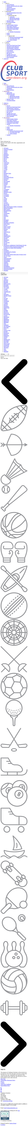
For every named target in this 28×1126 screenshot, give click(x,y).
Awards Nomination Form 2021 (14, 12)
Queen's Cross (7, 330)
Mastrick (6, 318)
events (8, 33)
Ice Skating (6, 196)
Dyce (5, 297)
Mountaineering (7, 210)
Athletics (6, 153)
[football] (14, 699)
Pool (5, 217)
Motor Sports (7, 209)
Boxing (5, 161)
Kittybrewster (7, 314)
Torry (5, 349)
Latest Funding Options (12, 25)
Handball (6, 190)
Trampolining (7, 261)
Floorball (6, 182)
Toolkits (8, 41)
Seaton (5, 338)
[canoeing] (14, 591)
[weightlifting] (14, 1020)
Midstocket (6, 321)
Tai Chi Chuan (7, 255)
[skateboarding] (14, 886)
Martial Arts (6, 205)
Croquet (5, 166)
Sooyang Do (7, 242)
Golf (5, 188)
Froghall (6, 302)
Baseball (6, 156)
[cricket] (14, 618)
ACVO (8, 44)
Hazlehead (6, 306)
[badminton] (14, 484)
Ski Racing (6, 237)
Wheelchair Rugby (8, 269)
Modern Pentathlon (8, 208)
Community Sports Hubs (12, 29)
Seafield (5, 337)
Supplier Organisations (15, 31)
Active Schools (13, 40)
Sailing (5, 230)
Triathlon (6, 262)
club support (8, 23)
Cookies (2, 1083)
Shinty (5, 233)
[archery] (14, 457)
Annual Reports (10, 4)
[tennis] (14, 940)
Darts (5, 172)
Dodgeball (6, 176)
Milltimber (6, 322)
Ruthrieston (6, 335)
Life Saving (6, 204)
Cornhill (5, 289)
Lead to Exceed (10, 52)
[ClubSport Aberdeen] (14, 80)
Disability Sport (7, 173)
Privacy (2, 1081)
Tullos (5, 350)
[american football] (14, 430)
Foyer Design (10, 50)
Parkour (5, 214)
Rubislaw (6, 334)
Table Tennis (7, 253)
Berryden (6, 281)
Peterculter (6, 327)
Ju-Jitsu (5, 198)
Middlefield (6, 319)
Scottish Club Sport (11, 54)
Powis (5, 329)
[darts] (14, 645)
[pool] (14, 806)
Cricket (5, 165)
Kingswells (6, 313)
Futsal (5, 185)
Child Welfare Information (13, 27)
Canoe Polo (6, 162)
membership (8, 11)
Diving (5, 174)
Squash (5, 244)
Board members (10, 10)
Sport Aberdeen (10, 57)
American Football (8, 149)
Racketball (6, 220)
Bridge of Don (7, 283)
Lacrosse (6, 202)
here (19, 1110)
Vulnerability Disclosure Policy (8, 1080)
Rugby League (7, 226)
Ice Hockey (6, 194)
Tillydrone (6, 347)
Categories (12, 17)
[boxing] (14, 565)
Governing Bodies (11, 22)
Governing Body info (15, 38)
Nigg (5, 323)
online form (9, 14)
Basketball (6, 157)
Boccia (5, 158)
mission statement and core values (14, 6)
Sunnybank (6, 346)
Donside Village (7, 295)
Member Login (10, 20)
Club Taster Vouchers (12, 26)
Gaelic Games (7, 186)
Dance (5, 170)
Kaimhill (6, 310)
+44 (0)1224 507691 (7, 1101)
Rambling (6, 221)
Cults (5, 293)
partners (7, 42)
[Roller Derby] (14, 833)
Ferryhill (6, 298)
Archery (5, 152)
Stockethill (6, 341)
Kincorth (6, 311)
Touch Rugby (7, 259)
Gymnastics (6, 189)
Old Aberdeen (7, 326)
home (5, 1)
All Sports (6, 148)
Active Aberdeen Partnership (13, 49)
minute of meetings (11, 8)
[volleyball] (14, 994)
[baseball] (14, 511)
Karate (5, 200)
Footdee (5, 299)
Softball (5, 241)
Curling (5, 168)
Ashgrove (6, 279)
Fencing (5, 180)
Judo (5, 197)
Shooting (6, 234)
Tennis (5, 257)
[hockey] (14, 752)
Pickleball (6, 216)
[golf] (14, 725)
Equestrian (6, 178)
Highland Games (8, 192)
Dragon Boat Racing (8, 177)
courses (10, 30)
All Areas (6, 277)
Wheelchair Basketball (9, 267)
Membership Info (12, 15)
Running (6, 229)
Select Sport (4, 145)
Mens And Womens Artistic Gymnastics (13, 206)
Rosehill (5, 331)
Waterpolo (6, 265)
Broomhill (6, 285)
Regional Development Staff (16, 37)
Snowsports (6, 240)
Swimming (6, 250)
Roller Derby (7, 224)
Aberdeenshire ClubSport (13, 48)
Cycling (5, 169)
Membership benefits (14, 18)
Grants (8, 34)
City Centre (6, 287)
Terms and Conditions (6, 1084)
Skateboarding (7, 236)
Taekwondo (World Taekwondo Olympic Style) (15, 254)
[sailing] (14, 859)
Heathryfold (6, 307)
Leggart (5, 315)
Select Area (3, 274)
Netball (5, 212)
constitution (9, 7)
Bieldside (6, 282)
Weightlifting (7, 266)
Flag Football (7, 181)
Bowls (5, 160)
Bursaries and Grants (14, 19)
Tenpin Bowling (7, 258)
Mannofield (6, 317)
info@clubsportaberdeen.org (10, 1108)
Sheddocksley (7, 339)
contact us (6, 58)
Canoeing (6, 164)
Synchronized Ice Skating (10, 252)
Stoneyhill (6, 342)
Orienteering (6, 213)
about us (7, 3)
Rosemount (6, 333)
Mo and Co (9, 53)
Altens (5, 278)
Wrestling (6, 270)
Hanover (6, 305)
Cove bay (6, 290)
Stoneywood (7, 343)
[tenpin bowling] (14, 967)
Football (5, 184)
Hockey (5, 193)
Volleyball (6, 263)
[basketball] (14, 538)
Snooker (6, 238)
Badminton (6, 154)
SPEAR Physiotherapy (12, 56)
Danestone (6, 294)
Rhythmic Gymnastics (9, 222)
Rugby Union (7, 228)
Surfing (5, 249)
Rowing (5, 225)
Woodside (6, 351)
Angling (5, 150)
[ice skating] (14, 779)
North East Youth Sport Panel (13, 45)
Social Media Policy (5, 1085)
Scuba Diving (7, 232)
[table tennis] (14, 913)
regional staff (11, 36)
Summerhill (6, 345)
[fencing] (14, 672)
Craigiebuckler (7, 291)
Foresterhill (6, 301)
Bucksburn (6, 286)
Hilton (5, 309)
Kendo (5, 201)
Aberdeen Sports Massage (13, 46)
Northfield (6, 325)
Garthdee (6, 303)
